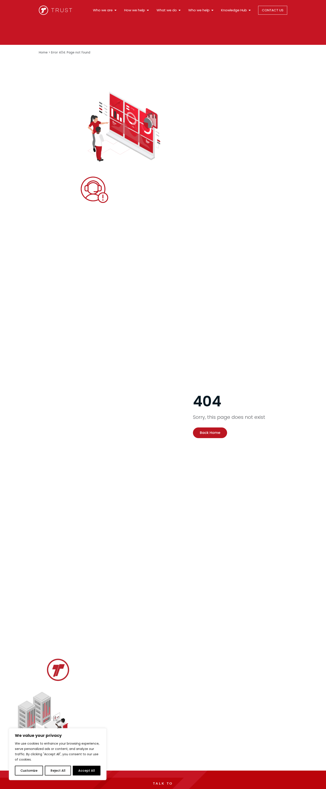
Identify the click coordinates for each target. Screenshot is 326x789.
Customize (28, 770)
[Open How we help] (147, 10)
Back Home (210, 432)
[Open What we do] (179, 10)
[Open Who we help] (212, 10)
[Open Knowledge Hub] (249, 10)
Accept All (86, 770)
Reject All (58, 770)
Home (43, 52)
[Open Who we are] (115, 10)
